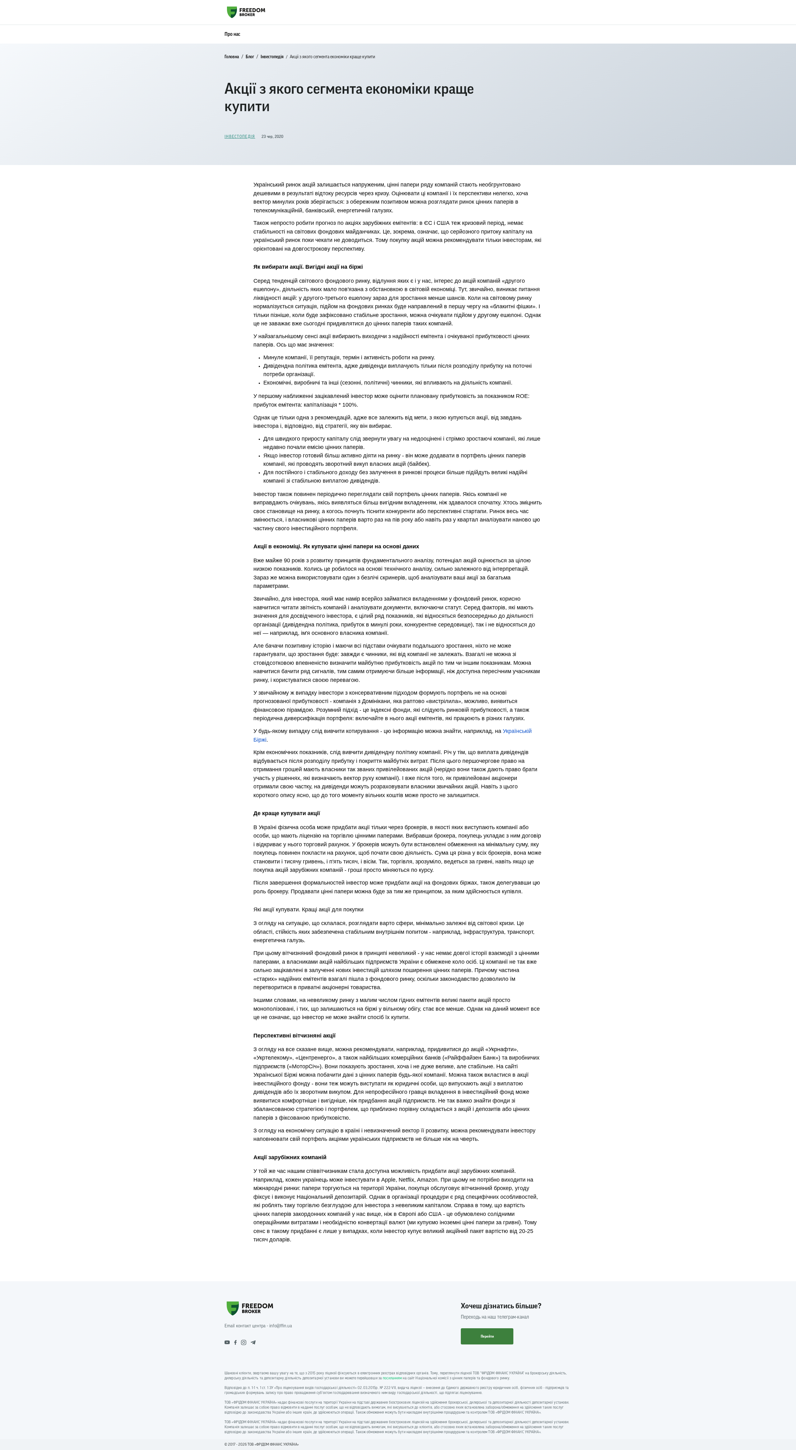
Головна (231, 57)
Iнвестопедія (272, 57)
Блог (250, 57)
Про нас (232, 34)
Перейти (487, 1336)
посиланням (392, 1378)
